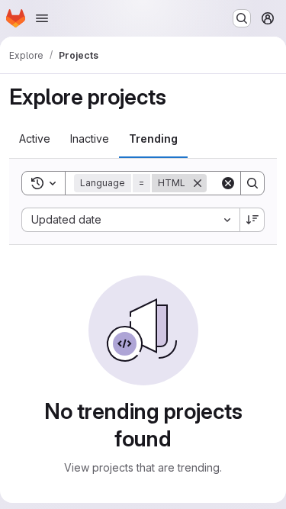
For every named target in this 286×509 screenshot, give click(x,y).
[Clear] (228, 183)
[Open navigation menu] (42, 18)
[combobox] (130, 220)
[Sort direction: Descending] (252, 220)
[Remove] (197, 183)
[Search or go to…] (242, 18)
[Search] (252, 183)
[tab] (34, 139)
